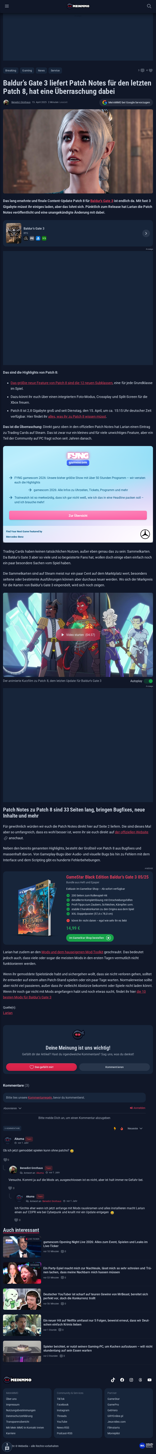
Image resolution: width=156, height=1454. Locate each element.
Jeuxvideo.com (116, 1421)
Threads (62, 1416)
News (41, 70)
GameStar (113, 1398)
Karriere (10, 1433)
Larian (8, 1013)
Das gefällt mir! (44, 1067)
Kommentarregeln (40, 1097)
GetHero (112, 1410)
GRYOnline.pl (115, 1416)
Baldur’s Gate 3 (101, 201)
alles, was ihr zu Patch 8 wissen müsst (77, 416)
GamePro (113, 1404)
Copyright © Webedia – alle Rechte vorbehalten (31, 1446)
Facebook (62, 1404)
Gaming (27, 70)
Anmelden (139, 1107)
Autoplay (136, 681)
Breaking (10, 70)
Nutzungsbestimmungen (21, 1410)
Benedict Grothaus (20, 102)
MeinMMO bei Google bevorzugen (129, 102)
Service (55, 70)
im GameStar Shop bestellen (86, 937)
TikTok (60, 1398)
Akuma (19, 1139)
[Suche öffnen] (149, 6)
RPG (26, 233)
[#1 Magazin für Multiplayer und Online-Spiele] (78, 6)
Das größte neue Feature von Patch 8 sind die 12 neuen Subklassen (62, 383)
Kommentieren (114, 1067)
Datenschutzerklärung (19, 1416)
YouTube (62, 1421)
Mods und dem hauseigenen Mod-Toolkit (72, 952)
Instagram (63, 1410)
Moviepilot (113, 1433)
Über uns (11, 1398)
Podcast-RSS (64, 1433)
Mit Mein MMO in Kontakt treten (25, 1427)
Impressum (13, 1404)
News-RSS (63, 1427)
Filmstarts (113, 1427)
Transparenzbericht (17, 1421)
